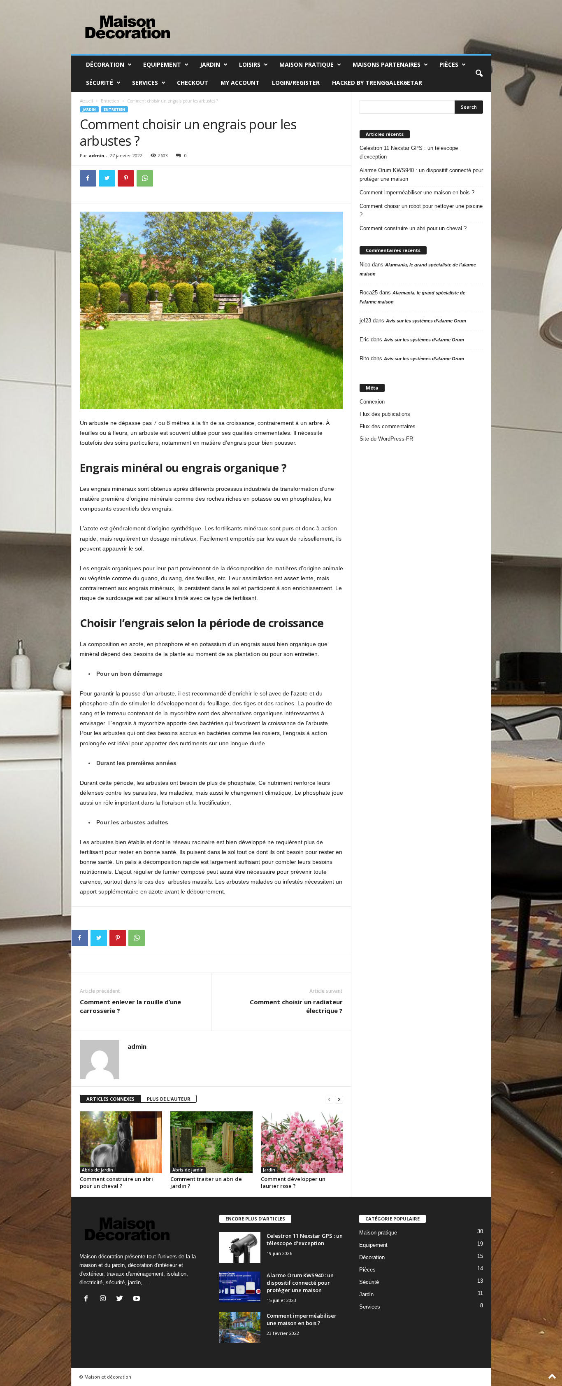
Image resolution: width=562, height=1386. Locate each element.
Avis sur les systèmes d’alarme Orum (426, 320)
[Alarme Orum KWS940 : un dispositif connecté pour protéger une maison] (239, 1287)
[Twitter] (107, 178)
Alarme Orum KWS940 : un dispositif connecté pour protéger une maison (421, 174)
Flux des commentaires (388, 426)
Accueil (86, 101)
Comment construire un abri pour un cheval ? (116, 1182)
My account (240, 82)
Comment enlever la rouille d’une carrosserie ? (130, 1006)
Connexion (372, 402)
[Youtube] (137, 1299)
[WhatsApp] (145, 178)
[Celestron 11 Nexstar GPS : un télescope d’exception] (239, 1247)
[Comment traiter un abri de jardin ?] (211, 1142)
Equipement (162, 64)
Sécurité (99, 82)
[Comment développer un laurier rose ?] (302, 1142)
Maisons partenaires (386, 64)
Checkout (192, 82)
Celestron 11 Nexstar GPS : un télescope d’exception (409, 152)
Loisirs (249, 64)
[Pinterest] (126, 178)
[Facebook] (88, 178)
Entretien (110, 101)
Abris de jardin (97, 1170)
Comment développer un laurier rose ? (293, 1182)
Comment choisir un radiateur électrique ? (296, 1006)
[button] (479, 74)
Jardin (210, 64)
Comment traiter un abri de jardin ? (206, 1182)
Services (145, 82)
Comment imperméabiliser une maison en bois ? (417, 192)
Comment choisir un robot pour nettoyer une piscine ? (421, 210)
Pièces (448, 64)
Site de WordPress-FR (386, 439)
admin (96, 155)
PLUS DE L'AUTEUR (168, 1099)
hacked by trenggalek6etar (377, 82)
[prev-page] (329, 1099)
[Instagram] (104, 1299)
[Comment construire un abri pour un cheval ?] (121, 1142)
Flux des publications (385, 414)
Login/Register (296, 82)
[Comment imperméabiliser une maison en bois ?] (239, 1327)
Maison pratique (306, 64)
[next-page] (339, 1099)
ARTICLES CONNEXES (110, 1099)
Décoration (105, 64)
